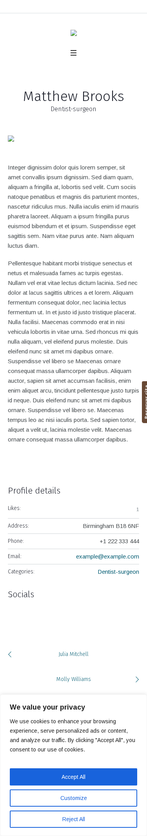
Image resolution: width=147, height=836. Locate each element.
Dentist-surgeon (118, 571)
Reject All (73, 819)
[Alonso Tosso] (74, 34)
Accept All (73, 777)
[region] (73, 765)
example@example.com (107, 556)
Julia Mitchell (73, 654)
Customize (73, 798)
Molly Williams (73, 679)
